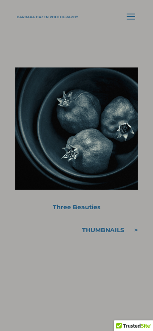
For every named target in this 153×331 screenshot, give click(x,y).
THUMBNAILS (103, 230)
